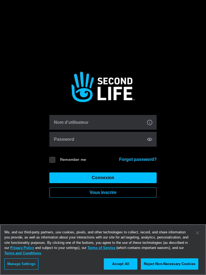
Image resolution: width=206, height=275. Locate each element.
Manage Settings (21, 264)
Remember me (73, 159)
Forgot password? (138, 159)
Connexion (103, 177)
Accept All (120, 264)
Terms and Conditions (22, 253)
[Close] (197, 233)
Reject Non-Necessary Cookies (169, 264)
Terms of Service (101, 248)
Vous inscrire (103, 192)
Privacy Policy (22, 248)
